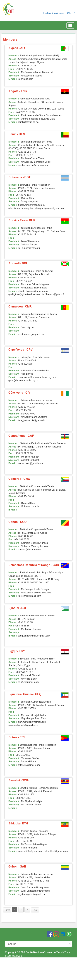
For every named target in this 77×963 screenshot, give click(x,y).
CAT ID (71, 13)
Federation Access (54, 13)
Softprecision (64, 961)
